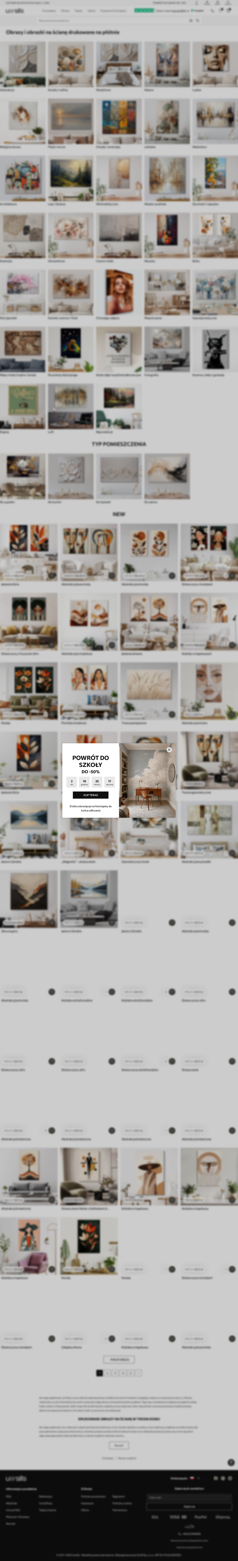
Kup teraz (91, 795)
